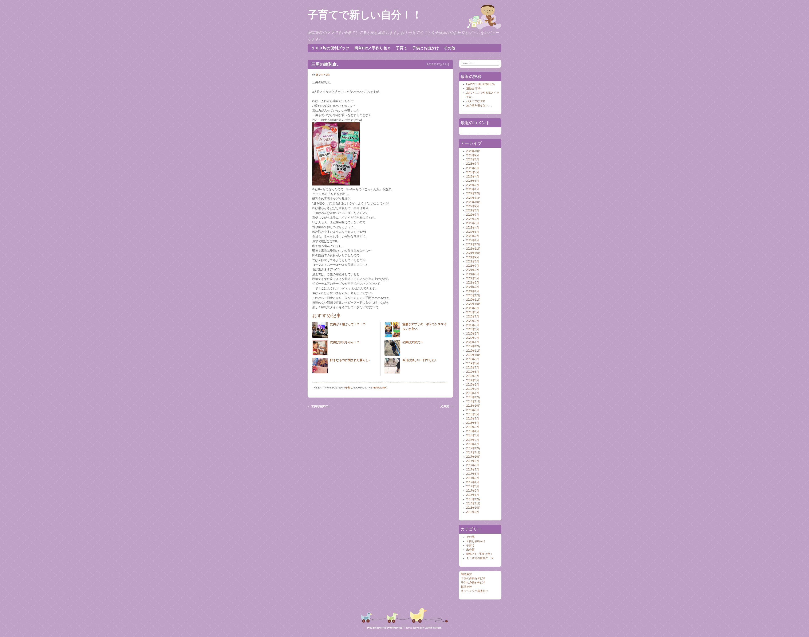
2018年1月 (472, 444)
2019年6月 (472, 371)
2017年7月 (472, 469)
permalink (379, 387)
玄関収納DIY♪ (318, 406)
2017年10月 (473, 456)
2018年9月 (472, 410)
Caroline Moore (433, 627)
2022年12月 (473, 193)
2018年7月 (472, 418)
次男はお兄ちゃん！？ (345, 342)
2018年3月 (472, 435)
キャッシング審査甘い (474, 591)
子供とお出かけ (425, 48)
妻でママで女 (323, 74)
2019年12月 (473, 346)
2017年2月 (472, 490)
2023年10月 (473, 151)
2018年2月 (472, 439)
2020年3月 (472, 333)
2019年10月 (473, 354)
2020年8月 (472, 312)
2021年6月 (472, 270)
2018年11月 (473, 401)
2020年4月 (472, 329)
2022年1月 (472, 240)
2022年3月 (472, 231)
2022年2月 (472, 236)
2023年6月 (472, 168)
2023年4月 (472, 176)
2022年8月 (472, 210)
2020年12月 (473, 295)
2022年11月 (473, 197)
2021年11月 (473, 248)
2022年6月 (472, 219)
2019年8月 (472, 363)
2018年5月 (472, 427)
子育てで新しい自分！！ (365, 14)
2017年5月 (472, 478)
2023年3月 (472, 180)
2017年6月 (472, 473)
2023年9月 (472, 155)
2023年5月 (472, 172)
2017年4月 (472, 482)
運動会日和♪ (473, 88)
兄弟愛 (446, 406)
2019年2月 (472, 388)
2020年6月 (472, 321)
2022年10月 (473, 202)
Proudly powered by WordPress (384, 627)
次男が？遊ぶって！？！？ (348, 324)
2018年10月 (473, 405)
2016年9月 (472, 512)
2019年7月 (472, 367)
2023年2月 (472, 185)
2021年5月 (472, 274)
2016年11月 (473, 503)
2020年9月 (472, 308)
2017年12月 (473, 448)
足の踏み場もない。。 (480, 105)
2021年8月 (472, 261)
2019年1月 (472, 393)
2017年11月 (473, 452)
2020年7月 (472, 316)
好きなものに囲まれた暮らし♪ (350, 360)
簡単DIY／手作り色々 (372, 48)
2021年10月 (473, 252)
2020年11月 (473, 299)
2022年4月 (472, 227)
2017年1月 (472, 494)
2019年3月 (472, 384)
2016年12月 (473, 499)
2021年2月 (472, 287)
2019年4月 (472, 380)
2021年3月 (472, 282)
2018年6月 (472, 422)
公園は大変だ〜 (412, 342)
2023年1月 (472, 189)
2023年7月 (472, 163)
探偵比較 (466, 586)
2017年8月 (472, 465)
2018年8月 (472, 414)
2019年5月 (472, 376)
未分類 (470, 549)
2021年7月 (472, 265)
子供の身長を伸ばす (473, 578)
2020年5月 (472, 325)
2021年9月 (472, 257)
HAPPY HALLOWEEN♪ (480, 84)
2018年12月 (473, 397)
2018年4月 (472, 431)
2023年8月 (472, 159)
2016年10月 (473, 507)
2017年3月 (472, 486)
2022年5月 (472, 223)
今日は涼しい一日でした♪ (419, 360)
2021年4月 (472, 278)
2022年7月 (472, 214)
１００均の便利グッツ (330, 48)
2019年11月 (473, 350)
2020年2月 (472, 337)
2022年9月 (472, 206)
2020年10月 (473, 303)
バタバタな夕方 (475, 101)
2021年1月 (472, 291)
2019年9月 (472, 359)
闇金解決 (466, 574)
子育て (401, 48)
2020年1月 (472, 342)
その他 (449, 48)
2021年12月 (473, 244)
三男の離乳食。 (326, 64)
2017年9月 (472, 461)
